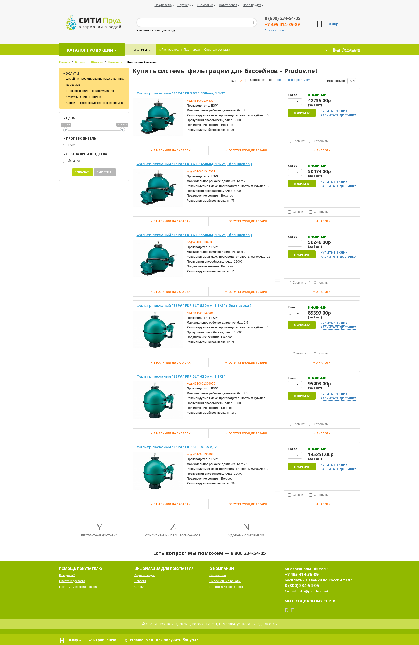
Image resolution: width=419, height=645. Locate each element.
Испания (74, 160)
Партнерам (191, 49)
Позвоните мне (275, 30)
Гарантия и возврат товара (78, 587)
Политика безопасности (226, 587)
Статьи (139, 587)
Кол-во (292, 94)
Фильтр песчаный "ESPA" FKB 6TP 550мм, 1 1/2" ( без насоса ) (194, 234)
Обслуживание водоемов (83, 97)
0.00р (334, 24)
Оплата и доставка (216, 49)
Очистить (104, 172)
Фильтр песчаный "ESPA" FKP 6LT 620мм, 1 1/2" (181, 376)
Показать (82, 172)
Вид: (234, 81)
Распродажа (170, 49)
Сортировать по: (261, 80)
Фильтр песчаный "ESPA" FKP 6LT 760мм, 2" (177, 446)
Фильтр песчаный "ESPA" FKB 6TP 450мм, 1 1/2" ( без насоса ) (194, 163)
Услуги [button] (140, 49)
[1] (275, 138)
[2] (276, 138)
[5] (279, 138)
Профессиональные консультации (90, 91)
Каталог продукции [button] (90, 50)
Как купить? (67, 575)
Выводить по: (336, 81)
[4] (278, 138)
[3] (277, 138)
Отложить (321, 141)
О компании (218, 575)
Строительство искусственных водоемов (94, 103)
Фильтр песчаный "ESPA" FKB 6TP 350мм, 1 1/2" (181, 93)
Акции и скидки (144, 575)
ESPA (71, 145)
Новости (140, 581)
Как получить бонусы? (177, 639)
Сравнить (299, 141)
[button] (295, 101)
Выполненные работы (225, 581)
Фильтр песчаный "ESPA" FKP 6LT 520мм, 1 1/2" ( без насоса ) (194, 305)
